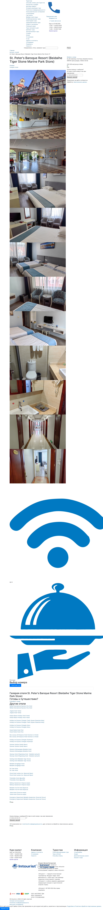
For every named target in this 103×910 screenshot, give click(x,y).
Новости (28, 46)
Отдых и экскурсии (32, 24)
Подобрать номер (15, 701)
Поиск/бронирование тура (61, 852)
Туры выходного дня (32, 28)
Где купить (29, 15)
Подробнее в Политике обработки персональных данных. (84, 906)
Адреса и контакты (32, 40)
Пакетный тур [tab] (15, 685)
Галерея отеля (14, 67)
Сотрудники (29, 42)
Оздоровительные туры (33, 22)
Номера (12, 65)
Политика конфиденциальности (35, 10)
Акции (76, 854)
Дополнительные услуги (81, 856)
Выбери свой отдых (32, 17)
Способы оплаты (58, 856)
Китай (28, 35)
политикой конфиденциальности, (32, 824)
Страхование (30, 13)
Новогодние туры (31, 20)
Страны (28, 33)
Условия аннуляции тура (33, 8)
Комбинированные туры (33, 19)
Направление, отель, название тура (34, 48)
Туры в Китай (57, 854)
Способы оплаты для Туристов (35, 2)
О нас (27, 38)
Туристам (29, 1)
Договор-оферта (31, 6)
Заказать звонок (72, 77)
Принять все (4, 908)
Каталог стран (78, 857)
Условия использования (17, 901)
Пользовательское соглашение (35, 11)
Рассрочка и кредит (32, 4)
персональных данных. (80, 82)
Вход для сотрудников (16, 904)
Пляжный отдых (31, 26)
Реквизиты (29, 44)
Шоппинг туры (30, 29)
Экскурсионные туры (32, 31)
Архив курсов (53, 31)
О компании (30, 37)
